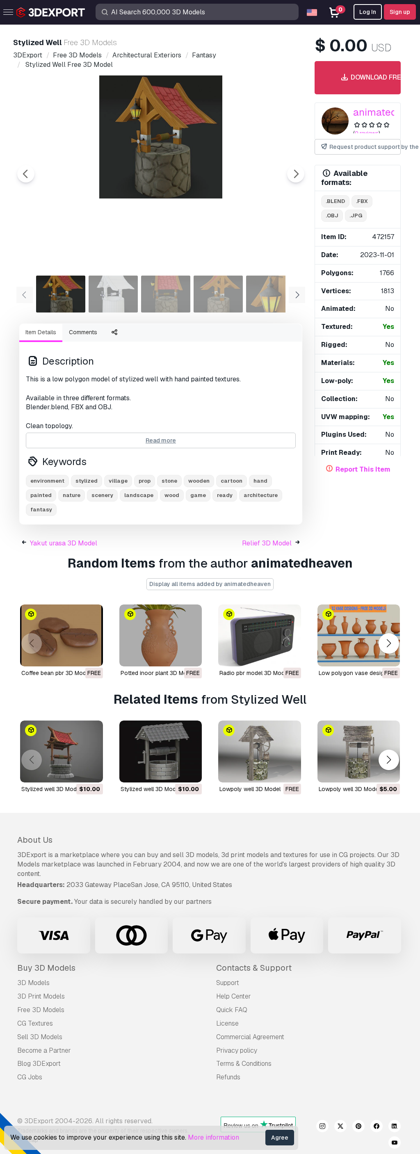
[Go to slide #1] (60, 294)
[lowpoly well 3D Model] (259, 751)
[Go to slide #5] (270, 294)
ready (225, 495)
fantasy (41, 509)
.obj (332, 215)
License (227, 1023)
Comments (83, 332)
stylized (86, 480)
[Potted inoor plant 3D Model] (160, 635)
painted (41, 495)
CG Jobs (29, 1077)
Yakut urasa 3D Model (63, 543)
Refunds (228, 1077)
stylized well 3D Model (51, 789)
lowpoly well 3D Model (250, 789)
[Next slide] (295, 173)
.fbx (362, 201)
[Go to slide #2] (113, 294)
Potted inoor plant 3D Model (158, 673)
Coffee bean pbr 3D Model (56, 673)
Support (227, 982)
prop (145, 480)
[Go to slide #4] (218, 294)
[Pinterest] (358, 1127)
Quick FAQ (231, 1010)
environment (47, 480)
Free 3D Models (40, 1010)
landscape (138, 495)
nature (71, 495)
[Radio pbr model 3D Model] (259, 635)
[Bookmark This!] (91, 655)
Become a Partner (44, 1050)
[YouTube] (394, 1144)
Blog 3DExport (39, 1063)
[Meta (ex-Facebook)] (376, 1127)
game (198, 495)
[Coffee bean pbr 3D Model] (61, 635)
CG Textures (35, 1023)
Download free (372, 77)
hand (260, 480)
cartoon (231, 480)
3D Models (33, 982)
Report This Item (363, 469)
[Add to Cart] (74, 771)
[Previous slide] (25, 173)
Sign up (400, 12)
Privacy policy (236, 1050)
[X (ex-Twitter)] (340, 1127)
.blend (335, 201)
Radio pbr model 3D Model (254, 673)
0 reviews (367, 133)
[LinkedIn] (394, 1127)
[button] (388, 643)
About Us (34, 840)
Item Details (40, 332)
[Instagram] (322, 1127)
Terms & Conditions (244, 1063)
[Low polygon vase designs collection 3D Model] (358, 635)
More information (213, 1137)
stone (169, 480)
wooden (199, 480)
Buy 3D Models (46, 967)
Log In (367, 12)
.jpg (355, 215)
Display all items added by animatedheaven (210, 584)
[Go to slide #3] (165, 294)
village (118, 480)
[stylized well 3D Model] (61, 751)
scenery (102, 495)
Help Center (233, 996)
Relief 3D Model (267, 543)
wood (171, 495)
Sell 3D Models (39, 1037)
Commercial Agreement (250, 1037)
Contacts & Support (254, 967)
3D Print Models (41, 996)
